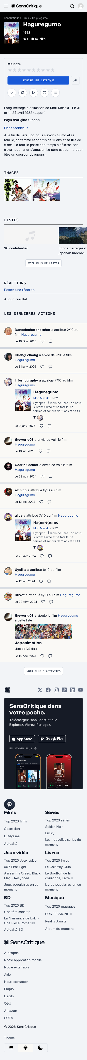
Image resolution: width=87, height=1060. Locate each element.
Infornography (26, 380)
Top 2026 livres (57, 860)
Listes (11, 219)
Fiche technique (16, 128)
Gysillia (20, 570)
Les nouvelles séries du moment (63, 842)
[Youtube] (80, 691)
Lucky (49, 833)
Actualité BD (13, 929)
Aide (7, 974)
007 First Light (15, 867)
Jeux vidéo (16, 852)
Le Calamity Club (58, 867)
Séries (52, 812)
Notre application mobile (23, 960)
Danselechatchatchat (32, 330)
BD (7, 897)
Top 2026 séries (57, 820)
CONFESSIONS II (58, 914)
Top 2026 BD (14, 905)
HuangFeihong (26, 355)
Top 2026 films (15, 821)
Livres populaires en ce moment (63, 886)
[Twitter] (40, 691)
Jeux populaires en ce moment (21, 886)
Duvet (20, 595)
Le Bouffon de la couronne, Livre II (59, 875)
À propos (11, 953)
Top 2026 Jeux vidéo (20, 860)
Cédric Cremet (26, 465)
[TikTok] (64, 691)
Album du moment (59, 929)
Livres (52, 852)
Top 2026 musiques (60, 906)
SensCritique (11, 17)
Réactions (15, 282)
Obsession (12, 829)
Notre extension (16, 967)
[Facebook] (48, 691)
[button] (81, 6)
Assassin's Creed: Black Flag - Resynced (22, 875)
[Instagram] (56, 691)
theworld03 (24, 440)
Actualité (10, 844)
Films (26, 17)
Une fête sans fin (17, 912)
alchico (21, 490)
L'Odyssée (12, 836)
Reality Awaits (55, 921)
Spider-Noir (54, 827)
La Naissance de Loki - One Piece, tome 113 (21, 920)
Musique (54, 897)
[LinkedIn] (72, 691)
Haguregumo (40, 17)
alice (18, 515)
